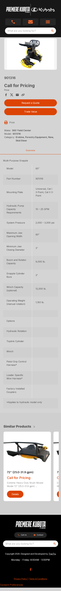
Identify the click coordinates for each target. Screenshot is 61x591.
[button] (13, 21)
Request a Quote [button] (30, 102)
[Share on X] (11, 95)
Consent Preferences (11, 584)
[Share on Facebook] (6, 95)
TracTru (52, 554)
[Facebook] (30, 569)
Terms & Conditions (38, 579)
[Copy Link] (23, 95)
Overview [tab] (30, 150)
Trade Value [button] (30, 111)
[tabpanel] (30, 54)
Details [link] (15, 494)
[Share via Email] (17, 95)
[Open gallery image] (30, 54)
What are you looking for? (21, 30)
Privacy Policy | (21, 579)
